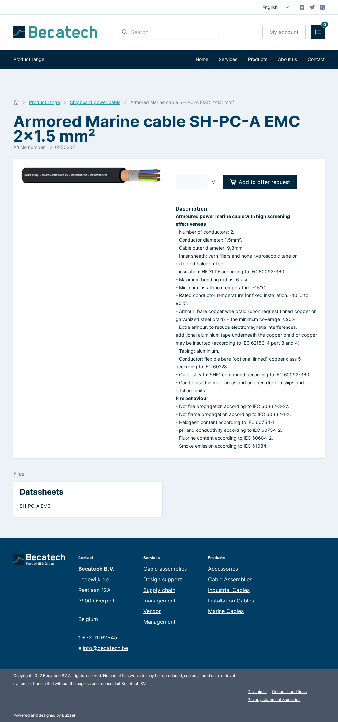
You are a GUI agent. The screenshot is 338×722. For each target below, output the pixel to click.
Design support (162, 579)
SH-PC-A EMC (35, 506)
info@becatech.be (105, 648)
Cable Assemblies (230, 579)
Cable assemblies (165, 569)
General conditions (289, 691)
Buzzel (68, 715)
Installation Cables (231, 600)
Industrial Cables (229, 590)
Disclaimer (257, 691)
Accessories (223, 569)
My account (284, 32)
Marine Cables (226, 611)
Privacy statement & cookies (274, 699)
